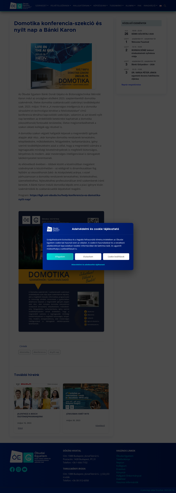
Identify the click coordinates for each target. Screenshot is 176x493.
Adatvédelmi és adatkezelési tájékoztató (88, 264)
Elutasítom (88, 256)
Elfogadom (60, 256)
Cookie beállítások (116, 256)
